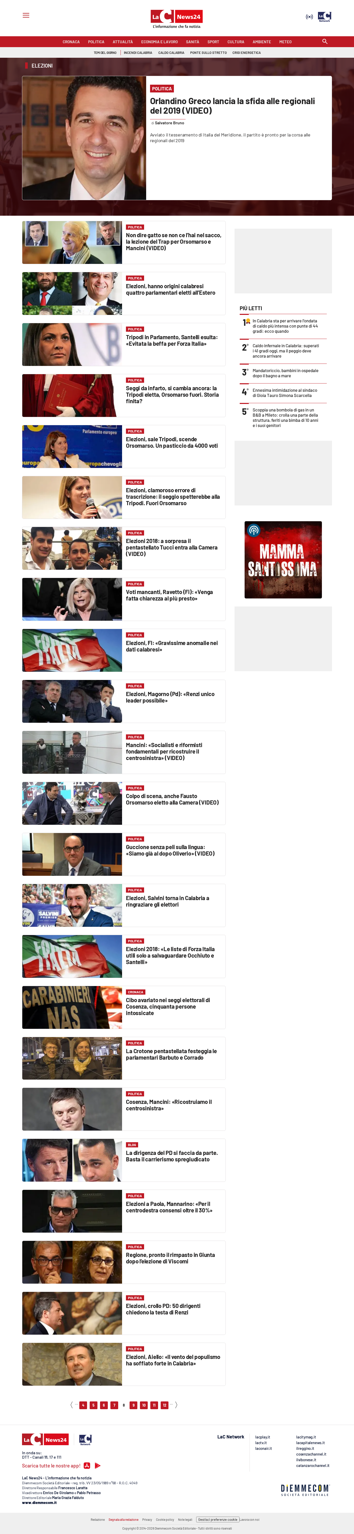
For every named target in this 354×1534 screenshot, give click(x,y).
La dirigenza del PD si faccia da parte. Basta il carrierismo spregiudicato (172, 1155)
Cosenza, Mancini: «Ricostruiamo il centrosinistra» (168, 1104)
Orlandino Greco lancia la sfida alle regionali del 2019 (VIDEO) (232, 105)
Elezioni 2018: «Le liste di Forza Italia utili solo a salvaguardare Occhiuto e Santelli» (170, 955)
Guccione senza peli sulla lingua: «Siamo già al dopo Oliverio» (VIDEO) (170, 850)
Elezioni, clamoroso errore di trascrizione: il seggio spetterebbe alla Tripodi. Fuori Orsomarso (173, 496)
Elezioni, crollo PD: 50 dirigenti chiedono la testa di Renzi (163, 1308)
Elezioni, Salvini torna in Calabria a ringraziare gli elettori (167, 901)
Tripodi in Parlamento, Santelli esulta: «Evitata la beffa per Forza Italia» (172, 340)
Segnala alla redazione (123, 1519)
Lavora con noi (249, 1519)
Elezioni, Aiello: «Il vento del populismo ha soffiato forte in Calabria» (173, 1359)
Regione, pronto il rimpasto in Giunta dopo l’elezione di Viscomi (170, 1257)
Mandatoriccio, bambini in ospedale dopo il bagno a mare (285, 373)
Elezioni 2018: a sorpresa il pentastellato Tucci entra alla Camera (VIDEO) (172, 547)
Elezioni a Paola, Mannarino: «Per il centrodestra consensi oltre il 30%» (169, 1206)
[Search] (325, 42)
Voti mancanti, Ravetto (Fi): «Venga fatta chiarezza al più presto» (169, 595)
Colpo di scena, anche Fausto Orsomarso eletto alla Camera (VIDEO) (172, 799)
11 (154, 1405)
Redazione (98, 1519)
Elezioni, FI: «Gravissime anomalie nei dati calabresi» (172, 646)
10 (144, 1405)
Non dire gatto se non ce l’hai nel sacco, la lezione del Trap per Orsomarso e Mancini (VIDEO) (174, 241)
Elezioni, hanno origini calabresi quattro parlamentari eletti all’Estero (170, 289)
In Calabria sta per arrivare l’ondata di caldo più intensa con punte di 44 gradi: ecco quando (285, 326)
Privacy (147, 1519)
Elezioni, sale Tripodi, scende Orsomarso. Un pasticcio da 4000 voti (172, 442)
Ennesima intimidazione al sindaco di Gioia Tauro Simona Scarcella (285, 392)
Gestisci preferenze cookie (217, 1519)
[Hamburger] (25, 16)
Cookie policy (165, 1519)
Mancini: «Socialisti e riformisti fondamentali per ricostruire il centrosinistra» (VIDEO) (164, 751)
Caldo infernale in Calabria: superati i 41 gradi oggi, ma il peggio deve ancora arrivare (286, 350)
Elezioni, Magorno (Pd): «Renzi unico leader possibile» (170, 697)
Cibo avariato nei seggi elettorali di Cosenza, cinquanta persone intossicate (168, 1006)
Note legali (185, 1519)
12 (164, 1405)
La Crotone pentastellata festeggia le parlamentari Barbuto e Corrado (171, 1054)
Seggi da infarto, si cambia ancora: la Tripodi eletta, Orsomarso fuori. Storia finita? (172, 394)
